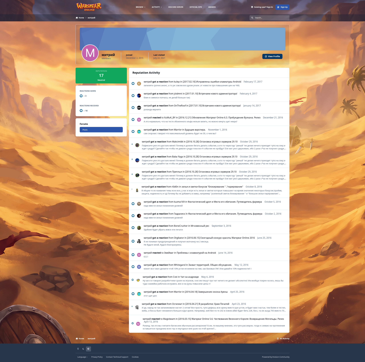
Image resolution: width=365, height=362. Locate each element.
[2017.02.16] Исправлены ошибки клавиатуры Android (212, 81)
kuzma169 (179, 201)
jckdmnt (178, 93)
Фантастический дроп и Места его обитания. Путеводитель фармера (225, 201)
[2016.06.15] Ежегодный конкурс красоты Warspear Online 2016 (221, 237)
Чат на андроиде (190, 276)
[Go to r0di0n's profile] (137, 190)
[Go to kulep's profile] (139, 84)
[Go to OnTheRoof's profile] (139, 108)
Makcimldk (177, 141)
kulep (177, 81)
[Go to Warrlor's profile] (139, 132)
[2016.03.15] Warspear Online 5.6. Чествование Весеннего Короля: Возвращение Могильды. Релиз (231, 318)
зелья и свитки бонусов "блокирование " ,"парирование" (212, 186)
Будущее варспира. (195, 129)
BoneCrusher (181, 225)
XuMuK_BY (169, 117)
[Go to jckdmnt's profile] (139, 96)
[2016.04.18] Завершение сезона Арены (206, 291)
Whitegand (179, 264)
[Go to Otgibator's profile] (139, 241)
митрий (148, 81)
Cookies (135, 357)
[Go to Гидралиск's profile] (139, 216)
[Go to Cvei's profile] (138, 280)
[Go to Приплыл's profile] (137, 175)
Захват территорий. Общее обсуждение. (210, 264)
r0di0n (175, 186)
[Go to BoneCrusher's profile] (139, 228)
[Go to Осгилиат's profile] (137, 307)
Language (81, 357)
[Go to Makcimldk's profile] (137, 145)
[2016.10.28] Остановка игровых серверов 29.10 (212, 141)
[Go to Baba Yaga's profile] (137, 160)
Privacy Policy (97, 357)
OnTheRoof (180, 105)
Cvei (175, 276)
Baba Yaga (177, 156)
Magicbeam (169, 318)
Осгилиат (177, 303)
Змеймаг (169, 252)
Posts (85, 129)
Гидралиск (179, 213)
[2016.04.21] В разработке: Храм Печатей (207, 303)
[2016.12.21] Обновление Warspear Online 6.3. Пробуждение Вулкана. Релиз (219, 117)
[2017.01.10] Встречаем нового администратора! (211, 93)
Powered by (275, 357)
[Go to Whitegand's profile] (139, 267)
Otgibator (179, 237)
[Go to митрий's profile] (139, 120)
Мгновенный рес (200, 225)
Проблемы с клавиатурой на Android (196, 252)
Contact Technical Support (117, 357)
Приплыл (177, 171)
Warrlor (178, 129)
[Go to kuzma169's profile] (139, 204)
